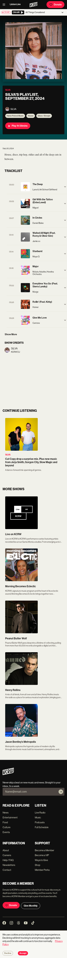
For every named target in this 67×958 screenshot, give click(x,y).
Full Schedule (41, 827)
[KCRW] (8, 774)
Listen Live (15, 4)
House (31, 116)
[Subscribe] (61, 791)
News (5, 812)
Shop (37, 865)
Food (5, 822)
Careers (7, 855)
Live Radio (40, 812)
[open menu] (4, 4)
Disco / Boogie (44, 116)
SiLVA (8, 454)
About (6, 850)
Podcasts (40, 822)
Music (38, 817)
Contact (7, 869)
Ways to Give (41, 860)
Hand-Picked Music (15, 116)
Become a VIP (42, 855)
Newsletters (9, 865)
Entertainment (10, 817)
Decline (7, 953)
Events (6, 832)
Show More (11, 334)
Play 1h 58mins (19, 125)
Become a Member (44, 850)
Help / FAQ (8, 860)
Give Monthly (30, 905)
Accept (23, 953)
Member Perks (42, 869)
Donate (58, 4)
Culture (6, 827)
